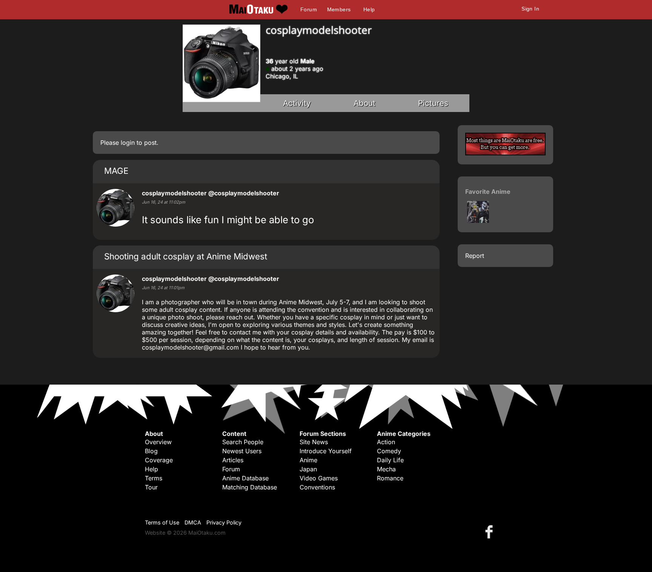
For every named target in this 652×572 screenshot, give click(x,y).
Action (386, 442)
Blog (151, 451)
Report (474, 255)
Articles (232, 460)
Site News (314, 442)
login (128, 142)
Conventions (317, 487)
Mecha (386, 469)
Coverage (159, 460)
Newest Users (241, 451)
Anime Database (245, 478)
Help (369, 9)
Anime (308, 460)
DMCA (193, 522)
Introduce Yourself (326, 451)
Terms (153, 478)
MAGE (116, 171)
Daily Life (390, 460)
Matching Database (249, 487)
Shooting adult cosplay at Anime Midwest (185, 256)
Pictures (433, 103)
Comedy (389, 451)
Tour (151, 487)
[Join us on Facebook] (490, 531)
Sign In (530, 9)
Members (339, 9)
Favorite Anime (488, 191)
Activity (297, 103)
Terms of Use (162, 522)
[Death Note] (478, 220)
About (364, 103)
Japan (308, 469)
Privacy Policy (223, 522)
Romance (390, 478)
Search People (242, 442)
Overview (158, 442)
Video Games (319, 478)
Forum (308, 9)
